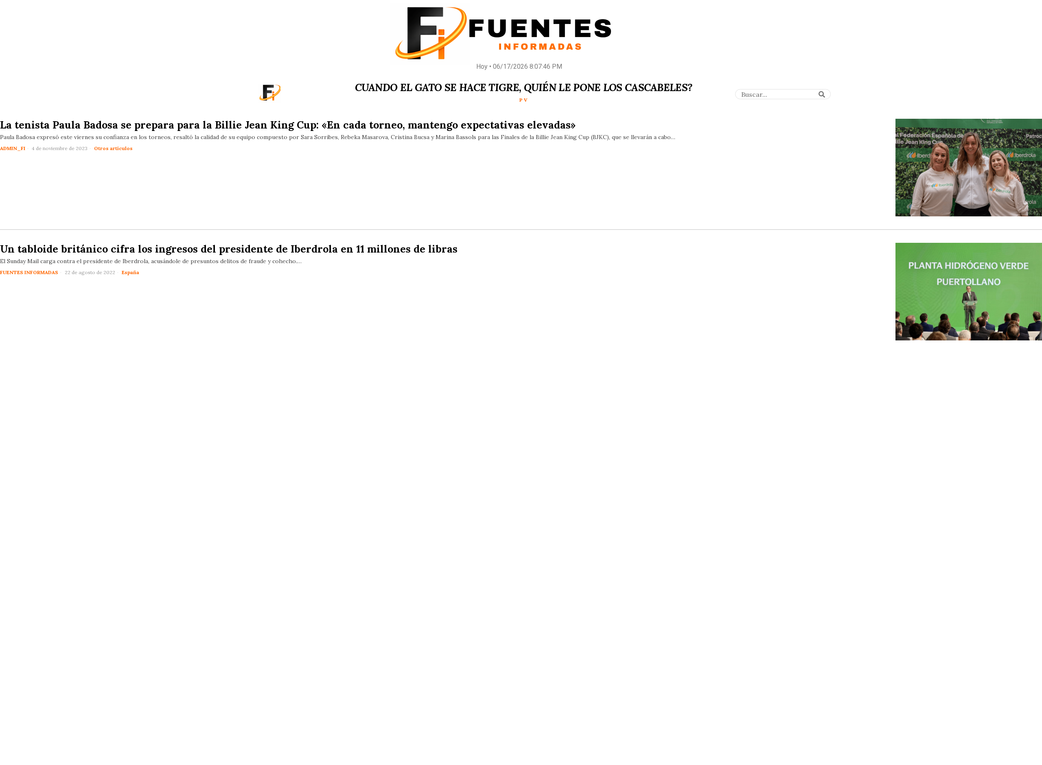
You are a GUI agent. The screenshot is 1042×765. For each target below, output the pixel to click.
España (130, 272)
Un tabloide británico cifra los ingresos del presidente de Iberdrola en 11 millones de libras (229, 249)
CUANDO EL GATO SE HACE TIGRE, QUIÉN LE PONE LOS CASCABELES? (523, 87)
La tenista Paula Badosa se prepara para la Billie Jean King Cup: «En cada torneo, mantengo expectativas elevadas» (288, 125)
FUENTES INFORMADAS (29, 272)
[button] (822, 94)
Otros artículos (113, 148)
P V (523, 100)
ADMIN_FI (12, 148)
